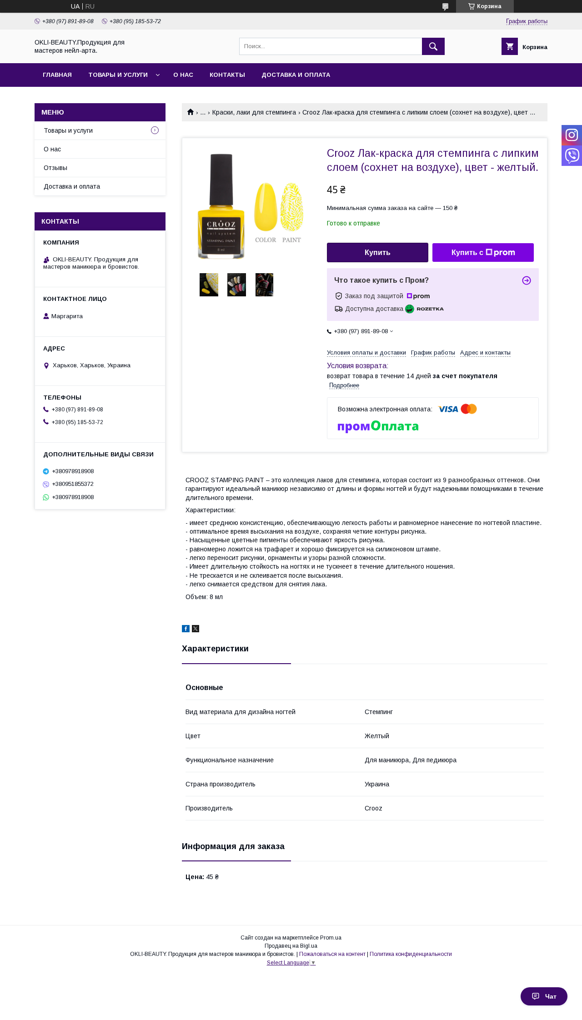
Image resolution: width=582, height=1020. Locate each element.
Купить (378, 252)
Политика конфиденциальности (411, 954)
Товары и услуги (118, 74)
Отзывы (55, 167)
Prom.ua (330, 938)
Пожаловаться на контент (332, 954)
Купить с (467, 252)
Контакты (227, 74)
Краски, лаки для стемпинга (254, 112)
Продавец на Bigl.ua (291, 946)
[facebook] (186, 630)
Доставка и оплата (295, 74)
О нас (183, 74)
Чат (551, 996)
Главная (57, 74)
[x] (195, 630)
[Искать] (433, 46)
